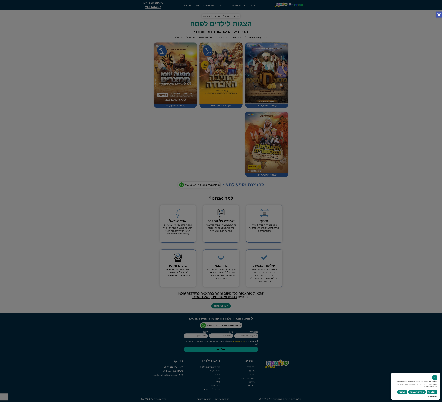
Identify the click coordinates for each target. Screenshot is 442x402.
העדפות (402, 392)
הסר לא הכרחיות (417, 392)
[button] (439, 15)
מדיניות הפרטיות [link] (432, 397)
